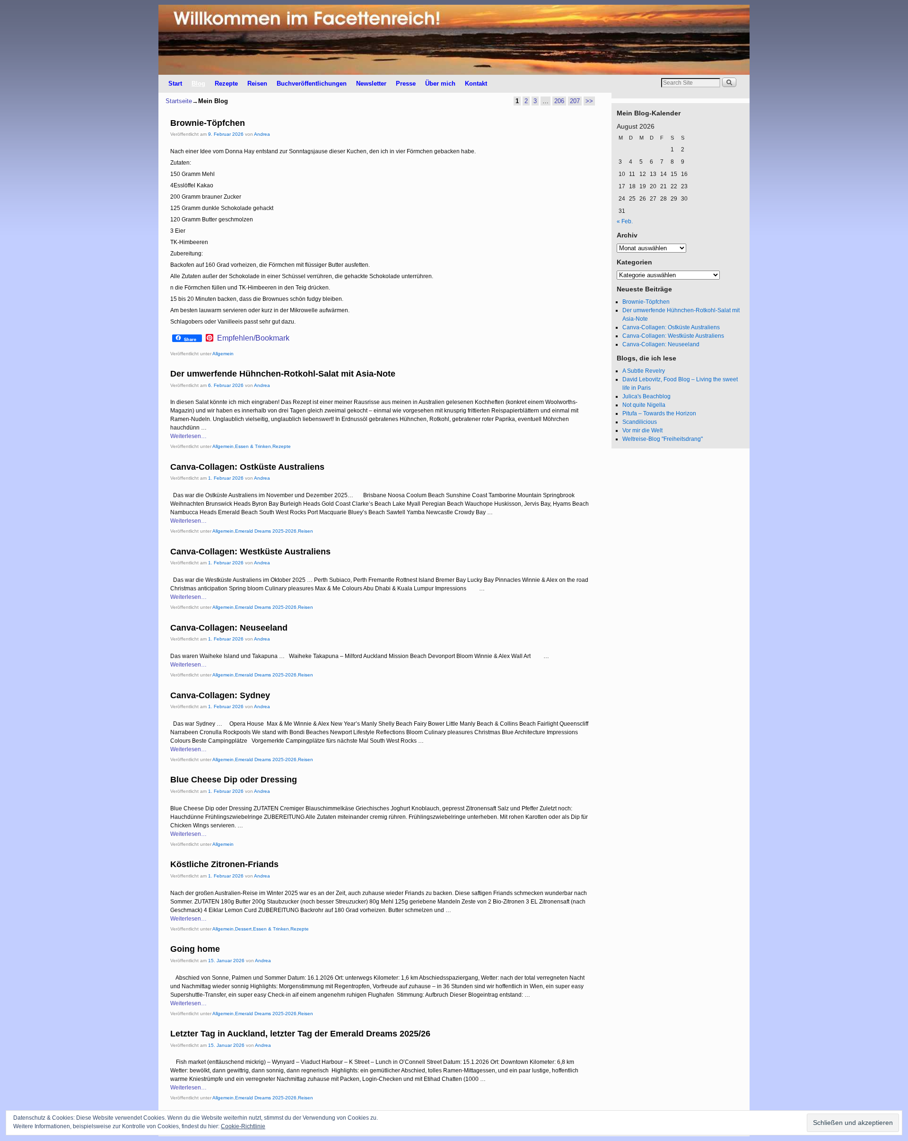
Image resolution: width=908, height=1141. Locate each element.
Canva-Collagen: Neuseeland (229, 627)
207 (575, 101)
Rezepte (226, 83)
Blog (198, 83)
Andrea (262, 134)
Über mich (440, 83)
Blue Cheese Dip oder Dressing (233, 779)
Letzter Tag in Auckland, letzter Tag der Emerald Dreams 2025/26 (300, 1033)
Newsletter (371, 83)
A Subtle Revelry (643, 371)
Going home (195, 949)
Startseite (179, 101)
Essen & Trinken (253, 446)
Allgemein (223, 353)
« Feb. (625, 221)
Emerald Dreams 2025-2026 (266, 531)
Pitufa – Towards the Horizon (659, 413)
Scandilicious (639, 422)
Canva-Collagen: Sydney (220, 695)
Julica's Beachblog (646, 396)
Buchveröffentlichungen (312, 83)
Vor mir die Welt (642, 430)
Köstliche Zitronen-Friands (224, 864)
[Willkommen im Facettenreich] (454, 40)
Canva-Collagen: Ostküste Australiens (247, 467)
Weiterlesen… (188, 436)
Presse (406, 83)
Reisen (257, 83)
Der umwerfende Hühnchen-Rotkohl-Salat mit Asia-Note (282, 373)
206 (559, 101)
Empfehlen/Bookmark (253, 338)
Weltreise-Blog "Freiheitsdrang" (662, 439)
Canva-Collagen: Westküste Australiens (250, 551)
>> (589, 101)
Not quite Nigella (643, 405)
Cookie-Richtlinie (243, 1126)
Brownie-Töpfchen (207, 123)
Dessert (243, 928)
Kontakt (476, 83)
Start (175, 83)
